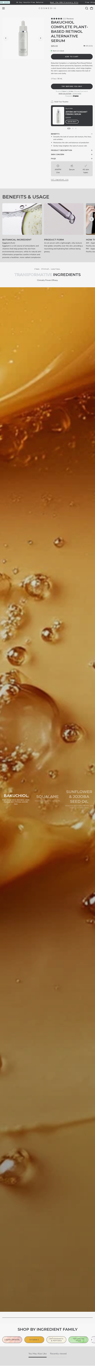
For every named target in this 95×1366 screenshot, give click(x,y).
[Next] (40, 38)
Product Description (61, 150)
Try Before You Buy (72, 86)
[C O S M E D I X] (47, 8)
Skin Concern (57, 154)
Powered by (69, 96)
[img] (88, 46)
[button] (86, 8)
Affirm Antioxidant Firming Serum (76, 113)
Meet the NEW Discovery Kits (64, 2)
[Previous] (5, 38)
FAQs (53, 159)
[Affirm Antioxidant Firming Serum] (58, 115)
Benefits (55, 134)
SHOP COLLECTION (65, 94)
